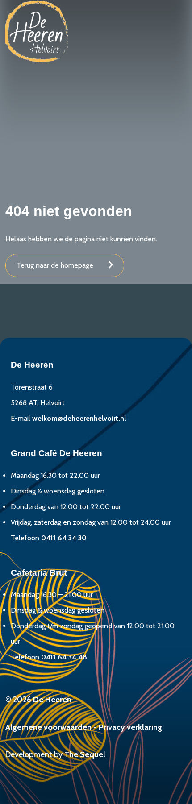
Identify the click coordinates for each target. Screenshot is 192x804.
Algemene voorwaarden (48, 727)
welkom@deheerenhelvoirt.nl (79, 418)
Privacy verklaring (130, 727)
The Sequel (84, 754)
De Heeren (52, 700)
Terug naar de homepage (55, 265)
